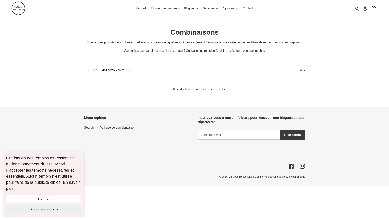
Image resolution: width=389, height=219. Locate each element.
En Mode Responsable (241, 176)
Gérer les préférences (44, 209)
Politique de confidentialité (117, 127)
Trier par (90, 70)
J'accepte (43, 199)
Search (89, 127)
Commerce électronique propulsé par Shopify (280, 176)
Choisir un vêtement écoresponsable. (241, 50)
